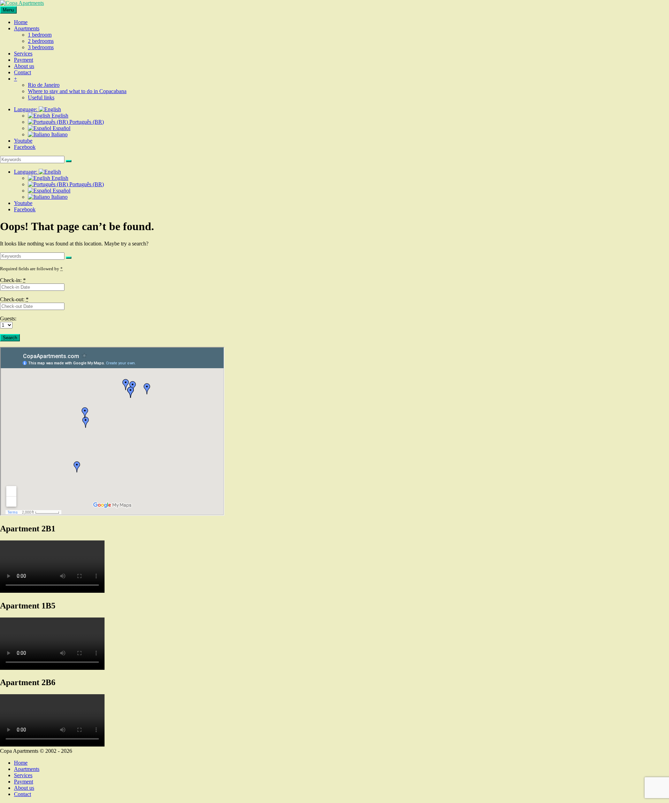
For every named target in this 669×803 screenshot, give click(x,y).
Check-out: (14, 299)
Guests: (8, 318)
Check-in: (13, 280)
